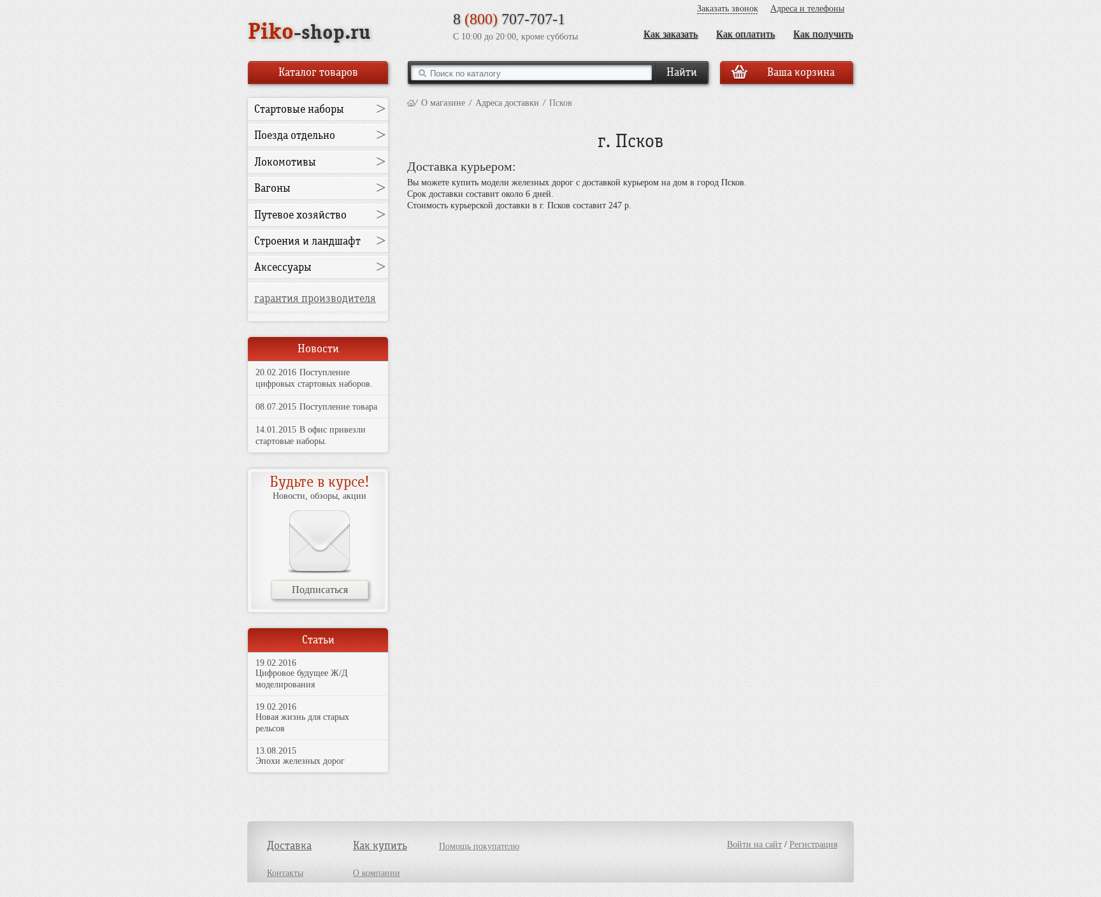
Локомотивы (285, 162)
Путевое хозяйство (300, 215)
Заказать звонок (727, 8)
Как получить (823, 34)
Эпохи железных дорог (300, 761)
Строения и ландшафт (307, 241)
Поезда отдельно (294, 135)
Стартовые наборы (299, 109)
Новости (318, 348)
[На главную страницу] (411, 103)
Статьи (318, 640)
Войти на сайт (754, 844)
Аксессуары (283, 267)
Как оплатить (745, 34)
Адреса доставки (507, 103)
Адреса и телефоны (807, 8)
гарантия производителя (315, 298)
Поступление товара (338, 407)
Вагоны (272, 188)
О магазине (443, 103)
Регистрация (813, 844)
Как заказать (671, 34)
